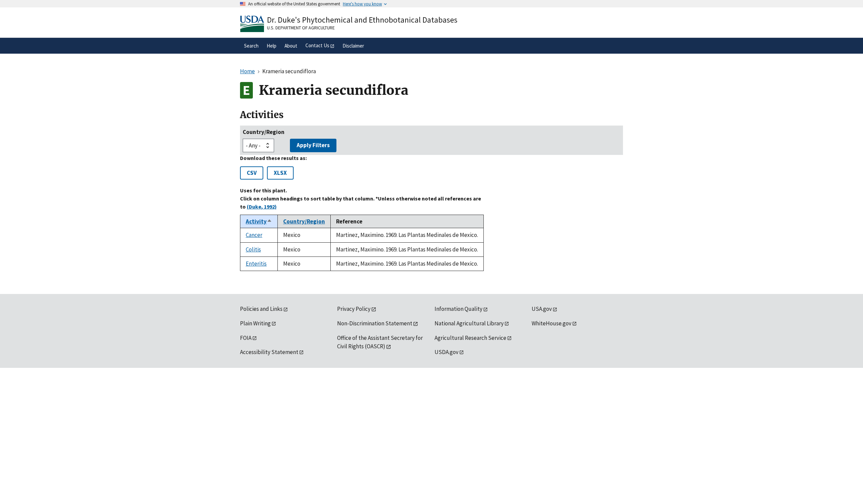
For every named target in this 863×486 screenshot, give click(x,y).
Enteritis (256, 263)
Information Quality (458, 309)
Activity (259, 221)
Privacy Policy (353, 309)
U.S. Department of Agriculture (301, 28)
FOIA (245, 338)
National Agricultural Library (469, 323)
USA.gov (542, 309)
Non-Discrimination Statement (374, 323)
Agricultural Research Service (470, 338)
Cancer (254, 235)
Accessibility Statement (269, 352)
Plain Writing (255, 323)
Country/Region (264, 132)
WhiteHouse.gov (551, 323)
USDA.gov (446, 352)
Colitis (253, 249)
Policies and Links (261, 309)
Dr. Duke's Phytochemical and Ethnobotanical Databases (362, 20)
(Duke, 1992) (262, 206)
